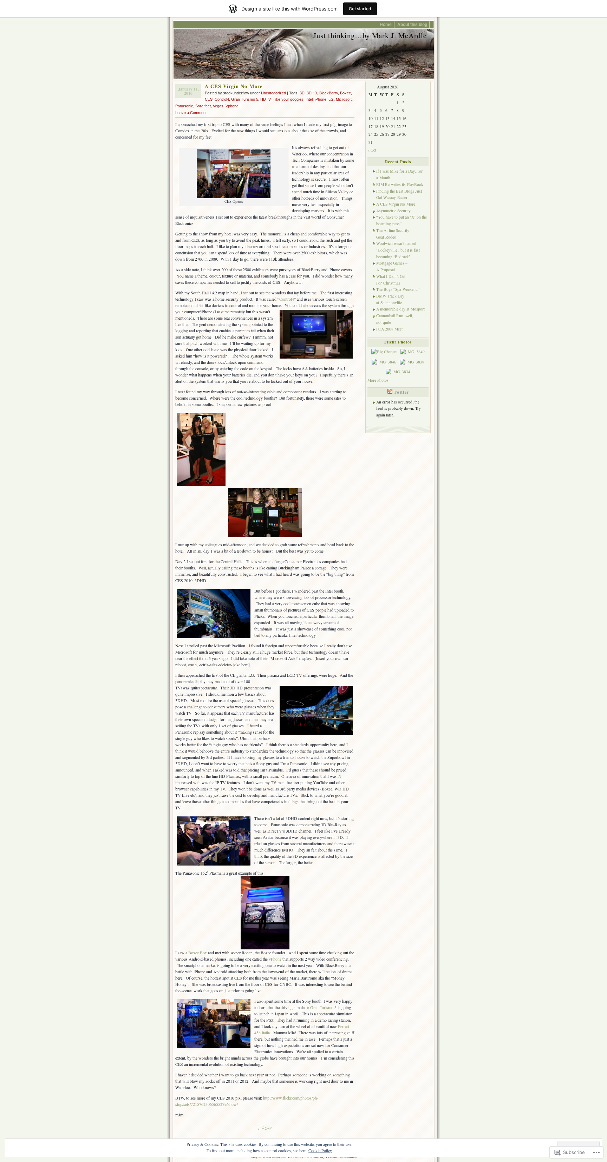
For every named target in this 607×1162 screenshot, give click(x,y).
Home (386, 24)
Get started (360, 8)
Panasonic (184, 106)
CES (209, 99)
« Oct (371, 150)
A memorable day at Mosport (400, 309)
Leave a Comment (191, 113)
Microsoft (344, 99)
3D (302, 93)
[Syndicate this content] (389, 392)
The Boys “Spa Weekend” (397, 289)
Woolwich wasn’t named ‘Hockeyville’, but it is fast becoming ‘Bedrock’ (398, 250)
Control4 (222, 99)
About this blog (412, 24)
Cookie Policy (320, 1150)
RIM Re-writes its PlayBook (399, 184)
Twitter (401, 392)
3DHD (312, 93)
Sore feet (203, 106)
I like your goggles (288, 99)
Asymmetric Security (393, 210)
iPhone (320, 99)
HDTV (265, 99)
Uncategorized (273, 93)
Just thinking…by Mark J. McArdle (370, 35)
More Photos (378, 380)
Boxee (345, 93)
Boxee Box (198, 952)
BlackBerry (328, 93)
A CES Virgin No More (233, 86)
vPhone (275, 959)
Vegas (218, 106)
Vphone (232, 106)
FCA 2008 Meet (389, 329)
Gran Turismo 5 (244, 99)
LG (331, 99)
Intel (309, 99)
